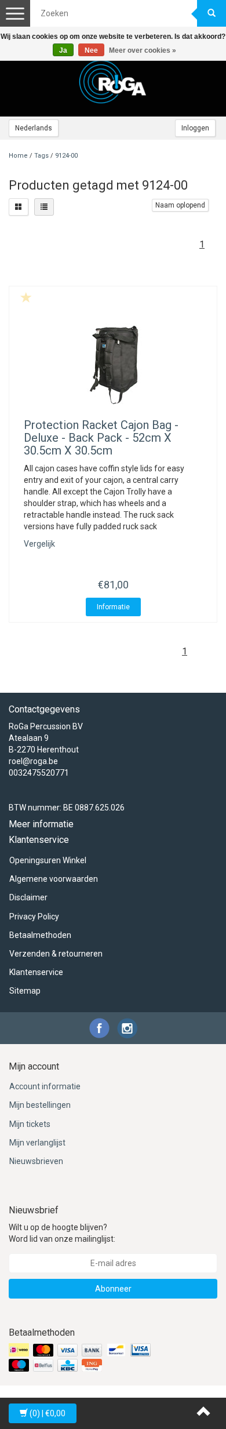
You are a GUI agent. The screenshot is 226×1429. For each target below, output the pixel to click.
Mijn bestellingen (40, 1105)
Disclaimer (28, 897)
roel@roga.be (33, 761)
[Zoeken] (211, 13)
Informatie (113, 607)
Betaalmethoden (40, 935)
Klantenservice (36, 972)
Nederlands (33, 128)
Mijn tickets (29, 1124)
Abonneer (113, 1288)
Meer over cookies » (142, 50)
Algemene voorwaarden (53, 878)
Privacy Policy (34, 916)
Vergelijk (39, 543)
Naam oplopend (180, 205)
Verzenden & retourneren (56, 953)
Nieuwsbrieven (36, 1161)
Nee (91, 50)
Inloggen (195, 128)
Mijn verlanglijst (37, 1142)
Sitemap (25, 990)
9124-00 (66, 155)
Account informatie (45, 1086)
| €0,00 (47, 1413)
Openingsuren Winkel (47, 860)
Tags (41, 155)
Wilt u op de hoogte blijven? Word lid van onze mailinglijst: (62, 1233)
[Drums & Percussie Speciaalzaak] (113, 82)
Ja (63, 50)
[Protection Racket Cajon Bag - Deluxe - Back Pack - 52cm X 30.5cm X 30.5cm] (113, 363)
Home (18, 155)
